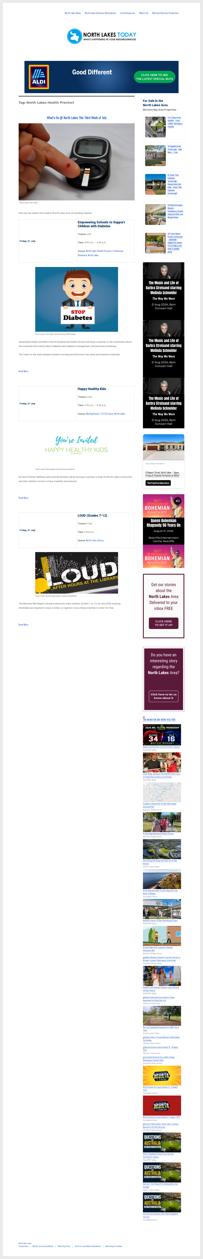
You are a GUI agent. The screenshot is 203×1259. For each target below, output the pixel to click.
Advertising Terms (64, 1246)
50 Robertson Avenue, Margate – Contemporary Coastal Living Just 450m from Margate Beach (175, 211)
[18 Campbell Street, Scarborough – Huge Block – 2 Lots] (155, 155)
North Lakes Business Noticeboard (100, 13)
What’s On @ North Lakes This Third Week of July (76, 117)
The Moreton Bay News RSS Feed (159, 719)
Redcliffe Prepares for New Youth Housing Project (160, 920)
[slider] (166, 565)
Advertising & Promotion (113, 1246)
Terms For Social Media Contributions (88, 1246)
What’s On (143, 13)
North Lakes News (73, 13)
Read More (23, 371)
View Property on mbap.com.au (158, 482)
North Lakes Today (25, 1243)
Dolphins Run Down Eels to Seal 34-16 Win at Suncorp (161, 746)
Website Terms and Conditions (42, 1246)
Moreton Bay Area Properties (165, 13)
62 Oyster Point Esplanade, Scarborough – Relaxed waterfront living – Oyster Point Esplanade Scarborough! (175, 184)
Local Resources (127, 13)
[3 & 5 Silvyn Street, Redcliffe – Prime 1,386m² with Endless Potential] (155, 127)
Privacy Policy (23, 1246)
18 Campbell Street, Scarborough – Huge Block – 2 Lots (175, 149)
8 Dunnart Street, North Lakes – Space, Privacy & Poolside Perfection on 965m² (163, 474)
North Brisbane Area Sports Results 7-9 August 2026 (161, 1117)
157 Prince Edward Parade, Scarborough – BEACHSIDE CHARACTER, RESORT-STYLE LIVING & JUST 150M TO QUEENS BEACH (175, 242)
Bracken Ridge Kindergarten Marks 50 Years (158, 833)
